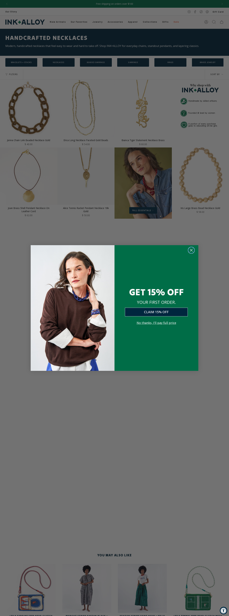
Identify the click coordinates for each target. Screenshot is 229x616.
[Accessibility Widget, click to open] (223, 610)
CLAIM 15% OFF (156, 312)
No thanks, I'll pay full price (156, 323)
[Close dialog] (191, 250)
